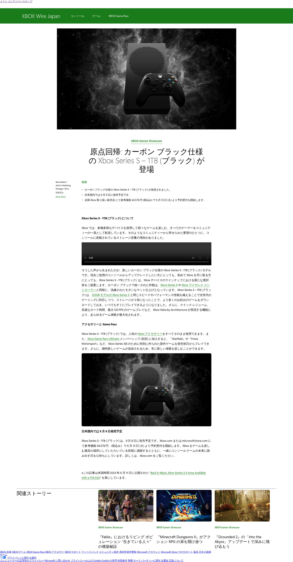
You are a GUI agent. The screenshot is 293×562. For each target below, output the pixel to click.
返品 (195, 551)
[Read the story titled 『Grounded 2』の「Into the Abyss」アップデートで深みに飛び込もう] (242, 506)
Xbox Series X (169, 285)
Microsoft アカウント (148, 551)
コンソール (77, 16)
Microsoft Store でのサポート (177, 551)
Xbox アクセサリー (150, 334)
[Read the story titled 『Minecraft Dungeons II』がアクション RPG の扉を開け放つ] (184, 506)
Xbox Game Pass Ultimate (103, 339)
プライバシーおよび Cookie (86, 560)
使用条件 (122, 560)
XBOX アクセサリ (54, 551)
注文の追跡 (205, 551)
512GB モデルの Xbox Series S (111, 295)
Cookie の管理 (109, 560)
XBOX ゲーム (19, 551)
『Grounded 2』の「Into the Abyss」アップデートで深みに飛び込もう (242, 541)
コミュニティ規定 (109, 551)
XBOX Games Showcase (146, 141)
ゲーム (96, 16)
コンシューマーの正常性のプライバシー (22, 560)
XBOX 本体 (5, 551)
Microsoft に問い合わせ (57, 560)
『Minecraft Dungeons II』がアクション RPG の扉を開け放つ (183, 539)
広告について (176, 560)
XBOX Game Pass (118, 16)
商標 (130, 560)
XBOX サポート (73, 551)
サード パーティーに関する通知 (150, 560)
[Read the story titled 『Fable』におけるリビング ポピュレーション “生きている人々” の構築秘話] (125, 506)
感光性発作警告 (127, 551)
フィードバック (90, 551)
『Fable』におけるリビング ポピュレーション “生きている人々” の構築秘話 (125, 541)
